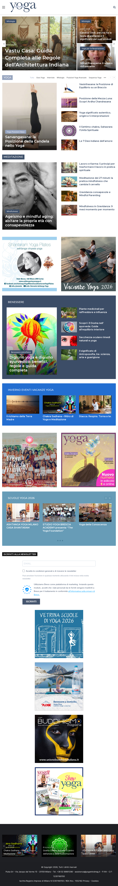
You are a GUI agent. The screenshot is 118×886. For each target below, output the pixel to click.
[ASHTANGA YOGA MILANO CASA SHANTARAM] (22, 512)
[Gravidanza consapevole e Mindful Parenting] (69, 196)
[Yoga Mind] (23, 7)
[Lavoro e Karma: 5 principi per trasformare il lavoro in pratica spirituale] (69, 167)
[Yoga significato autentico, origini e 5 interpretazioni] (69, 116)
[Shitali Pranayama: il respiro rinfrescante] (96, 57)
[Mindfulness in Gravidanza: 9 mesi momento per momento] (69, 210)
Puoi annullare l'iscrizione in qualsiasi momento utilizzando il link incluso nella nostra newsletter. (55, 577)
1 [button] (55, 540)
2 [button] (57, 540)
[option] (59, 43)
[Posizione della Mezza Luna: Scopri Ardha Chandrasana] (69, 102)
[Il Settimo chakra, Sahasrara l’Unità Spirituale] (69, 130)
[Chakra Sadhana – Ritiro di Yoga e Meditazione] (59, 404)
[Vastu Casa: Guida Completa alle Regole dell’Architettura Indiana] (39, 43)
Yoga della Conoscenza (93, 524)
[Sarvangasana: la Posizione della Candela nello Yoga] (29, 116)
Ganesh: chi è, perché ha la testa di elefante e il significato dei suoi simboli (96, 36)
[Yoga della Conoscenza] (95, 512)
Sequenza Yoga (95, 77)
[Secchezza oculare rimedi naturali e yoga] (69, 341)
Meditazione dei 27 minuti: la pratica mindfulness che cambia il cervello (96, 181)
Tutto (32, 77)
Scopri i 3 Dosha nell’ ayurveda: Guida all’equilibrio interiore (91, 326)
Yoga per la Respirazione (93, 48)
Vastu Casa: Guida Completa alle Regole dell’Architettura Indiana (37, 58)
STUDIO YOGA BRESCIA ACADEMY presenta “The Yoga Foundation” (58, 527)
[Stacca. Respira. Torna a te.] (95, 404)
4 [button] (62, 540)
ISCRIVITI (31, 601)
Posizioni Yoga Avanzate (76, 77)
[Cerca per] (114, 8)
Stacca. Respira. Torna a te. (95, 416)
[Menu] (3, 8)
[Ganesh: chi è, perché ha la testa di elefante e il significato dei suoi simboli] (96, 29)
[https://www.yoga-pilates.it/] (29, 264)
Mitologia (11, 21)
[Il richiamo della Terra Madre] (22, 404)
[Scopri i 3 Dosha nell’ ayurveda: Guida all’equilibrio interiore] (69, 327)
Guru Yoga (40, 77)
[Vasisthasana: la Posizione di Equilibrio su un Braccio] (69, 88)
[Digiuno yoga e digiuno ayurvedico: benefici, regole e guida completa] (32, 341)
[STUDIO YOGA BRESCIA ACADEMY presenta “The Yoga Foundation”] (59, 512)
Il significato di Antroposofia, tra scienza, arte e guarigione (94, 354)
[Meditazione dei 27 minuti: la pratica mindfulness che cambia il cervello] (69, 181)
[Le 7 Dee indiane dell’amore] (69, 145)
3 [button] (60, 540)
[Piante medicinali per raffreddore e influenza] (69, 312)
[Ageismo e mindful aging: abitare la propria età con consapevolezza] (29, 196)
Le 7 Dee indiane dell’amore (96, 141)
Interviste (51, 77)
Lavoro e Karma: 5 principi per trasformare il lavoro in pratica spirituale (97, 167)
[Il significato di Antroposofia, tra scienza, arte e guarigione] (69, 354)
